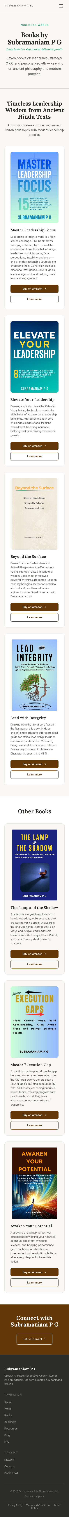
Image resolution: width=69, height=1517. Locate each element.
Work (7, 1408)
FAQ (6, 1441)
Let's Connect (32, 1339)
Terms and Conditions (38, 1505)
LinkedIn (9, 1459)
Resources (10, 1428)
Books (8, 1415)
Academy (10, 1421)
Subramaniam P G (18, 6)
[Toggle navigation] (61, 6)
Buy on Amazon (33, 288)
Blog (7, 1435)
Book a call (11, 1473)
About (8, 1402)
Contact (9, 1466)
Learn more (34, 299)
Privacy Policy (15, 1505)
